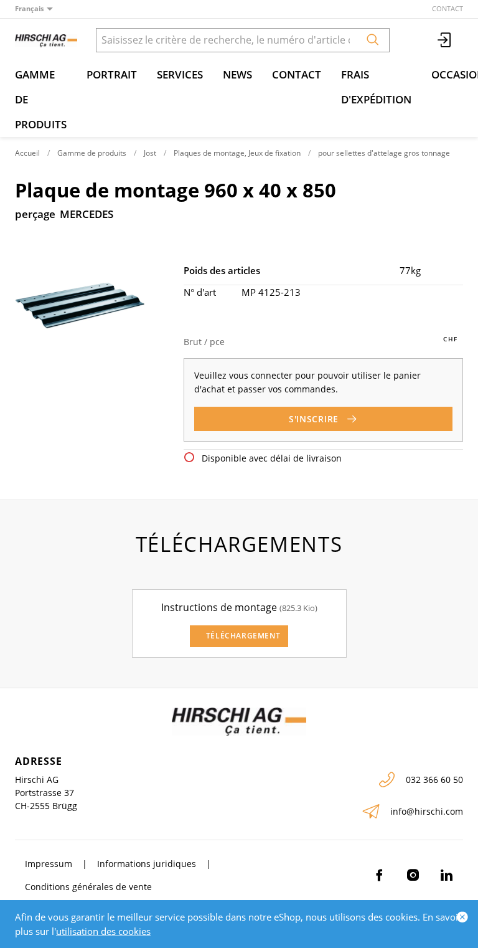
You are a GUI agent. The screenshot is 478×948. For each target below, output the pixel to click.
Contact (447, 8)
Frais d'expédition (376, 87)
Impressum (48, 864)
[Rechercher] (373, 40)
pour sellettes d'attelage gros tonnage (384, 153)
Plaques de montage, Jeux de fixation (237, 153)
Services (180, 74)
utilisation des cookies (103, 931)
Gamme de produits (41, 99)
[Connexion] (445, 40)
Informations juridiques (146, 864)
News (237, 74)
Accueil (27, 153)
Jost (150, 153)
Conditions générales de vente (88, 887)
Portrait (112, 74)
